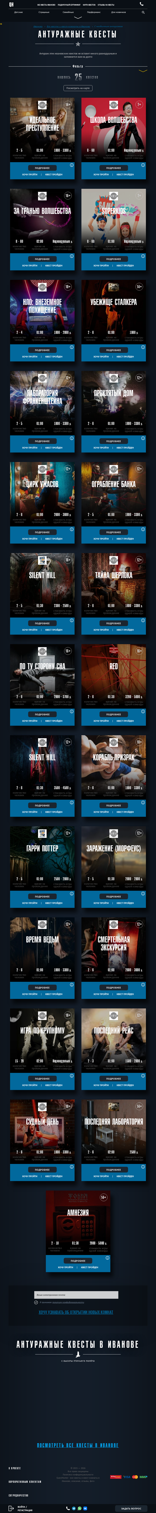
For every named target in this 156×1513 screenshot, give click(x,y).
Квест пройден (53, 174)
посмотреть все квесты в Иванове (78, 1445)
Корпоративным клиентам (25, 1482)
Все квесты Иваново (46, 5)
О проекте (15, 1468)
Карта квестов (89, 5)
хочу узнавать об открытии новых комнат (76, 1312)
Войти (21, 1506)
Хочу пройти (29, 174)
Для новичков (118, 11)
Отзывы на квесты (106, 5)
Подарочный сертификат (69, 5)
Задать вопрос (131, 1508)
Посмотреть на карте (78, 88)
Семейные (68, 11)
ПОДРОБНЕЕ (42, 167)
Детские (18, 11)
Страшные (44, 11)
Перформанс (94, 11)
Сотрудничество (18, 1495)
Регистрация (25, 1510)
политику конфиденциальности (68, 1302)
